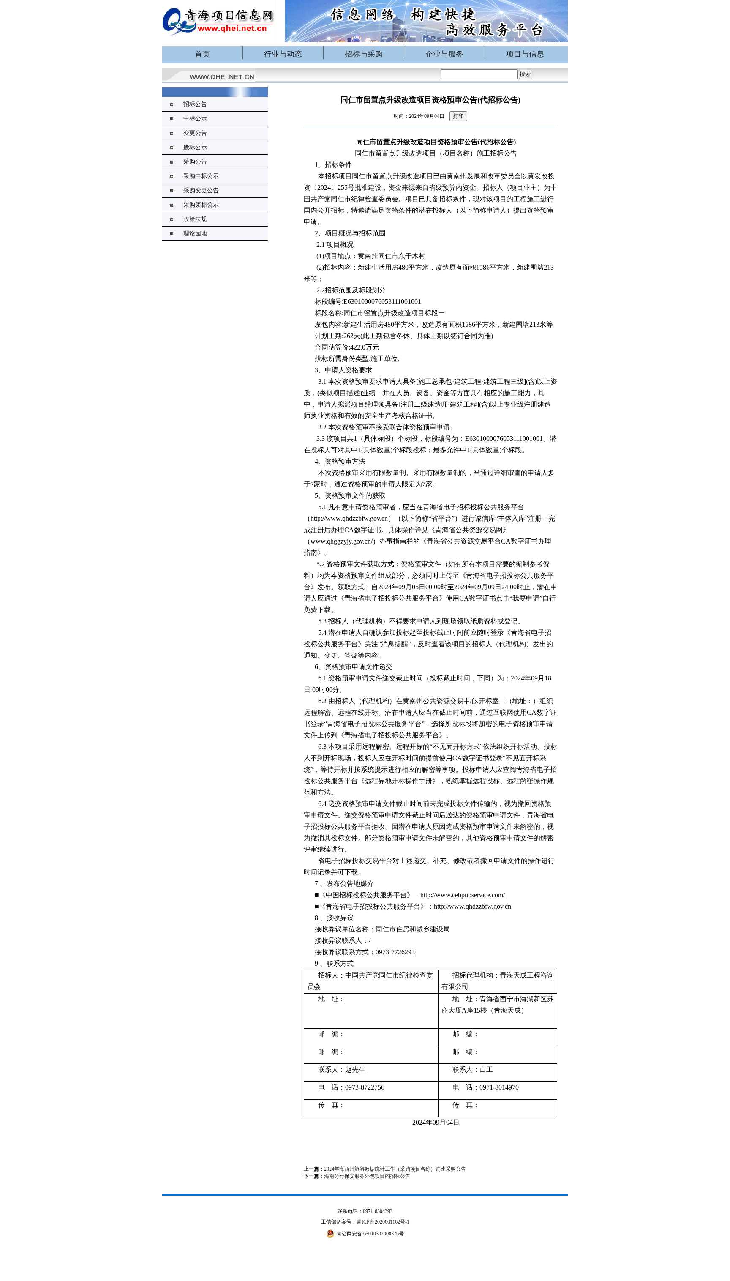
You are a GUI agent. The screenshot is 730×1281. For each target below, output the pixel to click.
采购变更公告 (201, 190)
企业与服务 (444, 54)
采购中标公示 (201, 176)
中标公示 (195, 118)
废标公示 (195, 147)
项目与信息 (525, 54)
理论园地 (195, 233)
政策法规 (195, 219)
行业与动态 (283, 54)
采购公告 (195, 161)
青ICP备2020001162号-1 (383, 1222)
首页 (202, 54)
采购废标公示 (201, 205)
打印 (458, 116)
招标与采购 (364, 54)
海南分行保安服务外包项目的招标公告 (367, 1176)
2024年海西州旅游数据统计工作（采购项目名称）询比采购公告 (395, 1169)
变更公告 (195, 133)
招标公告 (195, 104)
